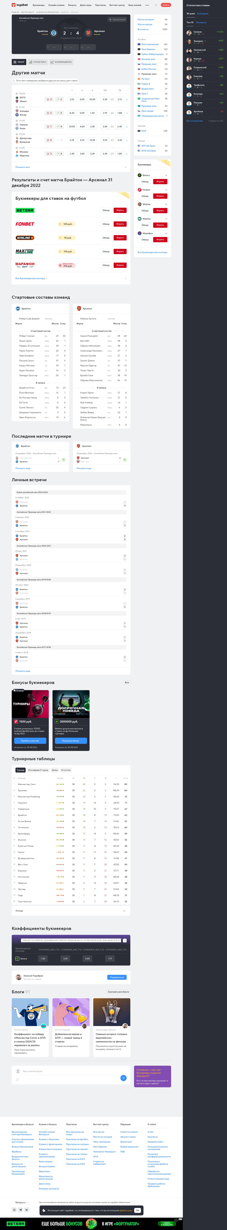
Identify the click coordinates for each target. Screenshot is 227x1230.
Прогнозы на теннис (76, 1154)
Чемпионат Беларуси (104, 1151)
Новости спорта (129, 1131)
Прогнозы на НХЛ (75, 1164)
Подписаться (117, 977)
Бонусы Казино (47, 1166)
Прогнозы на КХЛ (75, 1159)
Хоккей (141, 126)
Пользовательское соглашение (158, 1148)
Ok (137, 1210)
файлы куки (126, 1210)
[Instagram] (14, 1209)
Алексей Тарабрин (33, 975)
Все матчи (152, 29)
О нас (151, 1131)
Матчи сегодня (152, 19)
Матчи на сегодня (102, 1136)
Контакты (153, 1136)
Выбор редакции (129, 1146)
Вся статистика (195, 121)
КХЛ (154, 131)
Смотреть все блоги (118, 991)
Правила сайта (155, 1141)
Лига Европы (154, 49)
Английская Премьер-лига (47, 12)
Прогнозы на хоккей (77, 1149)
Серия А (154, 84)
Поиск (156, 5)
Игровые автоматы (49, 1188)
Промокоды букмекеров (18, 1172)
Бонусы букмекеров (22, 1146)
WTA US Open (154, 151)
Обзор (106, 210)
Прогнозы (100, 5)
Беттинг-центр (117, 5)
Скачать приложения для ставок (23, 1140)
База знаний (134, 5)
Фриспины (44, 1171)
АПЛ (95, 1156)
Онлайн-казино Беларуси (47, 1133)
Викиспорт (126, 1141)
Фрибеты (16, 1151)
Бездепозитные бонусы (20, 1157)
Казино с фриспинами (50, 1144)
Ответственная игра (158, 1178)
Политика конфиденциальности (159, 1155)
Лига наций (154, 111)
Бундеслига (154, 88)
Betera (23, 958)
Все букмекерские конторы (31, 278)
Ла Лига (154, 79)
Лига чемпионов (154, 44)
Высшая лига (154, 59)
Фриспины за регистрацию (46, 1177)
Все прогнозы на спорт (75, 1133)
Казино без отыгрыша (50, 1149)
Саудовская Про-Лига (154, 99)
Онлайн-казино (56, 5)
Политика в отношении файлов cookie (158, 1164)
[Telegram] (20, 1209)
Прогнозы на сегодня (77, 1144)
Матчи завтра (152, 24)
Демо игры (85, 5)
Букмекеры (39, 5)
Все (127, 682)
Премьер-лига (154, 64)
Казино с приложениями (47, 1155)
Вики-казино (45, 1161)
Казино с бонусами (49, 1139)
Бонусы (72, 5)
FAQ (122, 1151)
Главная (15, 12)
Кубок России (154, 69)
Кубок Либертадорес (154, 54)
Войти (166, 5)
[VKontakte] (26, 1209)
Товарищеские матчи (154, 116)
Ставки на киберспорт (99, 1162)
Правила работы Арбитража (156, 1185)
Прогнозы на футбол (77, 1139)
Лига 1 (154, 93)
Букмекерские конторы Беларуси (22, 1133)
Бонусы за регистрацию (19, 1165)
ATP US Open (154, 146)
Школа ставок (128, 1136)
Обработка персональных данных (159, 1172)
